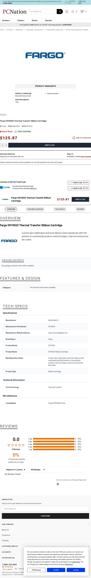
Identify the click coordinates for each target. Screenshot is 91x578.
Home (2, 30)
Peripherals (19, 30)
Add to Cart (50, 145)
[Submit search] (60, 11)
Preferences (36, 570)
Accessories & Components (34, 30)
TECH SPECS (60, 209)
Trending (5, 541)
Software (20, 20)
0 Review (19, 449)
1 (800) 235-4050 (82, 2)
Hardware (6, 20)
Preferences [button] (69, 564)
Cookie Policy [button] (75, 562)
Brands (35, 20)
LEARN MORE (7, 3)
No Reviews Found (12, 474)
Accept (75, 570)
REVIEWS (80, 209)
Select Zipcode (85, 156)
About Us (5, 530)
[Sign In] (67, 11)
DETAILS (33, 188)
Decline (56, 570)
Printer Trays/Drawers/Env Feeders (77, 30)
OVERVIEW (11, 209)
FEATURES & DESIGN (35, 209)
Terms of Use (22, 568)
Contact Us (6, 535)
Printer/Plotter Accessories (54, 30)
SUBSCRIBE (45, 516)
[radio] (57, 439)
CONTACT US (72, 2)
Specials (48, 20)
